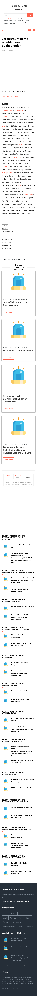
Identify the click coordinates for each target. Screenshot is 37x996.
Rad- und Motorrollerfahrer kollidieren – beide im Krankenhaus (20, 617)
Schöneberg (14, 97)
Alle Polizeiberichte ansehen (17, 966)
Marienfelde (18, 110)
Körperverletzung (8, 20)
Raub (16, 18)
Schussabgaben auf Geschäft (21, 807)
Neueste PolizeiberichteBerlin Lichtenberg (13, 600)
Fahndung (21, 18)
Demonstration (12, 22)
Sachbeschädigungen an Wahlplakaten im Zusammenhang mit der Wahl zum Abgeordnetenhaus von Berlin (21, 557)
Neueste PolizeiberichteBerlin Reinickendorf (13, 740)
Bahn (9, 242)
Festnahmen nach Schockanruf (18, 350)
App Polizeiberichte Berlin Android (15, 901)
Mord (23, 20)
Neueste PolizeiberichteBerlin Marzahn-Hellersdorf (16, 629)
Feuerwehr (5, 166)
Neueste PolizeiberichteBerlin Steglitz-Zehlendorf (15, 801)
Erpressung (12, 23)
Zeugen (4, 116)
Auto (18, 120)
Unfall (14, 20)
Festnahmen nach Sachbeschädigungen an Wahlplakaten (15, 399)
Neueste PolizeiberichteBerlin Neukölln (13, 684)
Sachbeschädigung (21, 22)
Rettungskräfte (7, 173)
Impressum (14, 988)
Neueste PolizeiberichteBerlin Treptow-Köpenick (14, 857)
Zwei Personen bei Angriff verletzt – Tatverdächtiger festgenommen (20, 589)
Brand (27, 20)
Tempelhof (5, 97)
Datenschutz (5, 988)
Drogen (28, 22)
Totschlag (19, 20)
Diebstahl (6, 23)
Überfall (5, 22)
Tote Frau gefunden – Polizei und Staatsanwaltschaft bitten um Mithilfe (22, 729)
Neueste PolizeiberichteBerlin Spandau (13, 773)
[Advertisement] (18, 71)
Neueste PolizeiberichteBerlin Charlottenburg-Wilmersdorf (13, 538)
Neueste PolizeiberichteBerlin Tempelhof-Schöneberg (16, 828)
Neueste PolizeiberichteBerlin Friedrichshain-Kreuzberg (18, 572)
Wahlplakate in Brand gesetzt (21, 788)
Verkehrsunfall (7, 110)
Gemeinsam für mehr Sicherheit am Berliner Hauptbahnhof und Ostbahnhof (18, 450)
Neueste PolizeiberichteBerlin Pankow (13, 712)
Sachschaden (6, 234)
